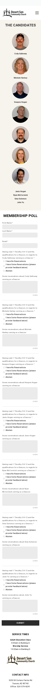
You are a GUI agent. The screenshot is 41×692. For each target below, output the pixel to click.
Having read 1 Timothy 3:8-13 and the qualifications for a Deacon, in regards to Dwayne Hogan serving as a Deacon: (19, 361)
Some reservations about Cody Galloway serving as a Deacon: (19, 277)
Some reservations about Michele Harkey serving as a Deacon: (16, 330)
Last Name (6, 231)
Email (4, 241)
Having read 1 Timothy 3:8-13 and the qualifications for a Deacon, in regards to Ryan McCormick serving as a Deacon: (19, 467)
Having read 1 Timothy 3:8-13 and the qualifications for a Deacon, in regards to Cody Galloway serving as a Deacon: (19, 255)
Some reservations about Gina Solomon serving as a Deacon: (19, 543)
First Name (7, 223)
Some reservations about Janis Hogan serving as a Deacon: (18, 437)
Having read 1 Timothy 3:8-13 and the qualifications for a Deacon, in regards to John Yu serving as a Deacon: (19, 574)
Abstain (9, 271)
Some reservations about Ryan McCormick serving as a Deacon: (16, 490)
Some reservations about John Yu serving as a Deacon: (17, 596)
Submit (20, 623)
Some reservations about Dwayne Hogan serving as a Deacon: (19, 384)
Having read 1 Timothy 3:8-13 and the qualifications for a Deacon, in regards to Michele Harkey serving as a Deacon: (19, 308)
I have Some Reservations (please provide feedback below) (21, 266)
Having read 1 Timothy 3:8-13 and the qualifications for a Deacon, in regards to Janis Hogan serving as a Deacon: (19, 414)
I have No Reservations (16, 261)
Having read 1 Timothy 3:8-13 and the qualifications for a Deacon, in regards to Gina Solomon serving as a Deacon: (19, 520)
